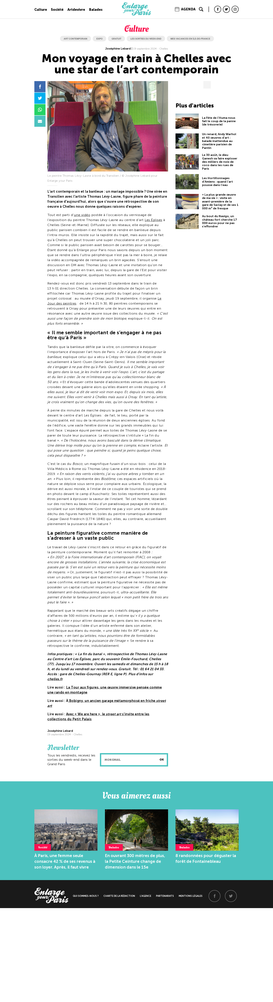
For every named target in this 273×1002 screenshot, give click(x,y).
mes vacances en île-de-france (190, 38)
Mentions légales (190, 896)
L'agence (145, 896)
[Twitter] (226, 9)
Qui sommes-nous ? (86, 896)
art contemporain (75, 38)
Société (57, 10)
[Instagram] (235, 9)
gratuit (116, 38)
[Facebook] (217, 9)
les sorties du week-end (145, 38)
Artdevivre (76, 10)
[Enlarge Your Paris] (136, 15)
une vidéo (82, 215)
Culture (40, 10)
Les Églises (153, 220)
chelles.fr (55, 679)
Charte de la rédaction (119, 896)
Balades (96, 10)
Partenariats (165, 896)
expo (99, 38)
